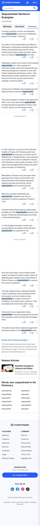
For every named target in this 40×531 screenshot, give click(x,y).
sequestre (25, 408)
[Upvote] (25, 39)
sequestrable (6, 394)
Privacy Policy (25, 443)
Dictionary (5, 435)
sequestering (6, 390)
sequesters (25, 390)
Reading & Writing (8, 458)
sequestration (26, 405)
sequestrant (6, 398)
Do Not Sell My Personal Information (20, 497)
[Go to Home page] (11, 2)
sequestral (25, 394)
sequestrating (7, 405)
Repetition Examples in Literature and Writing (24, 366)
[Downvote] (32, 39)
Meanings (7, 26)
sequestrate (25, 398)
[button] (27, 2)
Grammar (5, 447)
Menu (35, 3)
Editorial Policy (26, 447)
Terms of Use (25, 454)
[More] (37, 39)
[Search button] (34, 8)
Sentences (32, 26)
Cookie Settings (26, 450)
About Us (24, 435)
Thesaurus (5, 439)
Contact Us (25, 439)
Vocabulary (6, 450)
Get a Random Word (20, 475)
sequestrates (26, 401)
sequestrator (6, 408)
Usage (4, 454)
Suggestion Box (26, 458)
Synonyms (19, 26)
